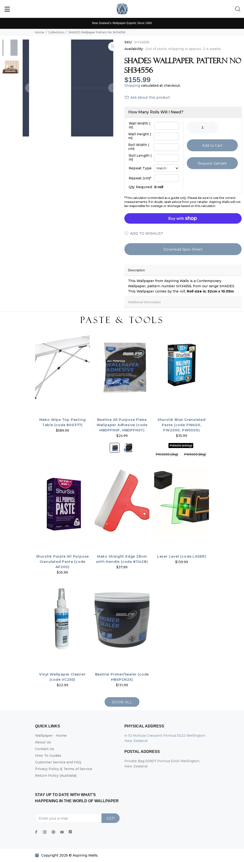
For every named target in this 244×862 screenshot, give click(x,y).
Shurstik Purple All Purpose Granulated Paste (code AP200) (62, 561)
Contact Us (44, 749)
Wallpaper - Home (50, 735)
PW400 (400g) (181, 445)
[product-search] (238, 9)
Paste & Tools (122, 320)
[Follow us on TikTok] (70, 831)
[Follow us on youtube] (62, 832)
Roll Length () (140, 157)
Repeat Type (140, 168)
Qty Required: (141, 187)
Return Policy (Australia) (55, 775)
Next (112, 87)
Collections (56, 32)
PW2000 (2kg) (167, 454)
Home (39, 32)
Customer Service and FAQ (58, 762)
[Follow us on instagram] (45, 832)
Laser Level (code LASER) (181, 556)
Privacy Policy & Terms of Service (63, 769)
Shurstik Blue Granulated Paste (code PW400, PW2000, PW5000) (182, 425)
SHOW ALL (122, 702)
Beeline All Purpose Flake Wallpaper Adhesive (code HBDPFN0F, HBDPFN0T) (122, 425)
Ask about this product (150, 97)
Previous (29, 87)
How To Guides (48, 755)
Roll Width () (138, 147)
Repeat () (140, 178)
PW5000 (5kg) (195, 454)
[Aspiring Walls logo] (122, 9)
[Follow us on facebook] (36, 832)
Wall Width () (139, 125)
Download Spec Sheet (183, 249)
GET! (111, 818)
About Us (43, 742)
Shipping (132, 85)
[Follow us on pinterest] (53, 832)
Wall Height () (139, 136)
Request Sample (212, 163)
